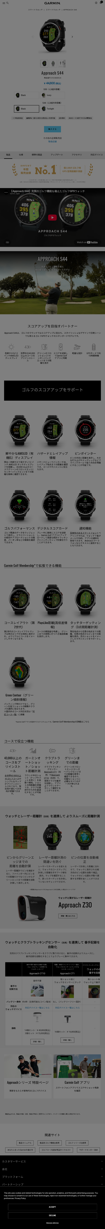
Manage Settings (52, 1223)
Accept (52, 1207)
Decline (52, 1215)
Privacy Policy (20, 1198)
